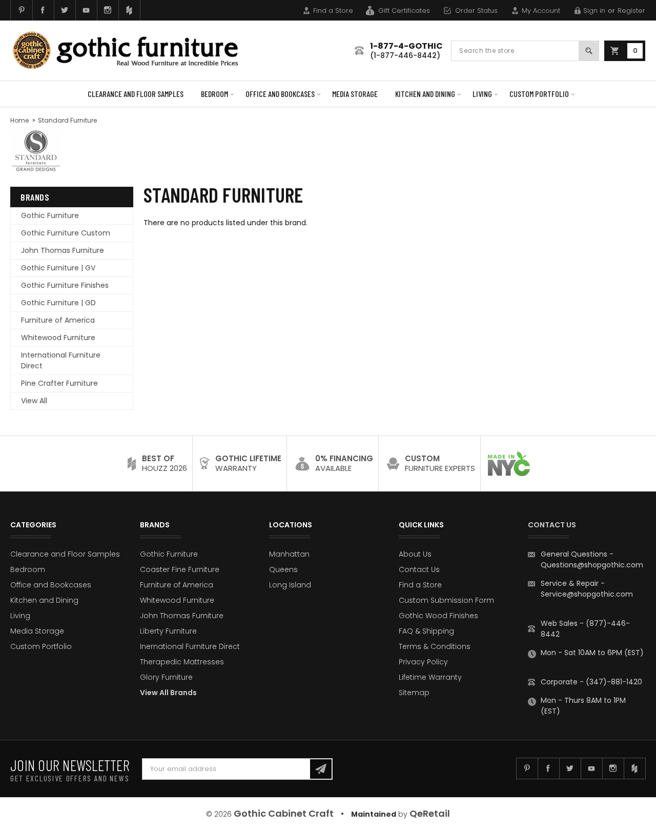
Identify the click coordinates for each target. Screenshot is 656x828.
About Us (415, 554)
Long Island (290, 585)
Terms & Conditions (434, 646)
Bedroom (214, 93)
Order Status (476, 10)
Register (631, 10)
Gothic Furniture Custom (65, 233)
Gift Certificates (404, 10)
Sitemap (414, 692)
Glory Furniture (166, 677)
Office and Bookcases (280, 93)
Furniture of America (58, 320)
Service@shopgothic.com (587, 594)
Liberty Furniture (168, 631)
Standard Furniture (67, 120)
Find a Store (333, 10)
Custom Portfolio (539, 93)
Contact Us (419, 569)
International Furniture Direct (60, 360)
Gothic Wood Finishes (438, 615)
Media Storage (355, 93)
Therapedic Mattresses (182, 662)
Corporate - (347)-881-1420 (591, 682)
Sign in (594, 10)
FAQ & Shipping (426, 631)
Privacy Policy (423, 662)
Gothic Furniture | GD (58, 303)
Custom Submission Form (446, 600)
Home (19, 120)
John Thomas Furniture (62, 250)
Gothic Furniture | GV (58, 268)
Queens (283, 569)
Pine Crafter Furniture (59, 383)
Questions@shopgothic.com (592, 565)
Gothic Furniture (50, 215)
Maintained (373, 814)
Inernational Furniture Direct (190, 646)
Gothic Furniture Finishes (65, 285)
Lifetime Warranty (430, 677)
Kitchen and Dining (425, 93)
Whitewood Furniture (58, 337)
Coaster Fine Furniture (179, 569)
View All (34, 401)
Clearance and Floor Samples (135, 93)
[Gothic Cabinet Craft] (133, 50)
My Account (541, 10)
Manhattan (289, 554)
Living (482, 93)
